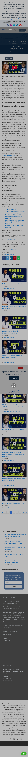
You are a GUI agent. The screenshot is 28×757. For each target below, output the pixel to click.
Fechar (20, 368)
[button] (24, 753)
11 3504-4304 (14, 378)
